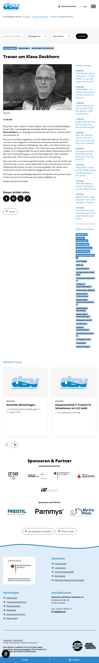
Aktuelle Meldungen (40, 17)
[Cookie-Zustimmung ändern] (6, 654)
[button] (6, 198)
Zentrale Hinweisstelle (64, 571)
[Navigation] (93, 7)
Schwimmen (11, 597)
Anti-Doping (60, 576)
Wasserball (11, 610)
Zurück (12, 211)
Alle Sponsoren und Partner (39, 531)
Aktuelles (26, 17)
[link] (25, 402)
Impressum (7, 640)
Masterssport (12, 618)
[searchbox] (12, 36)
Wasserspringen (13, 606)
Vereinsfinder (60, 563)
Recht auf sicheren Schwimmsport (69, 580)
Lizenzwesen (60, 567)
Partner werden (67, 531)
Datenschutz (18, 640)
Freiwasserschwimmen (16, 602)
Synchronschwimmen (15, 614)
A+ (85, 6)
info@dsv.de (60, 611)
